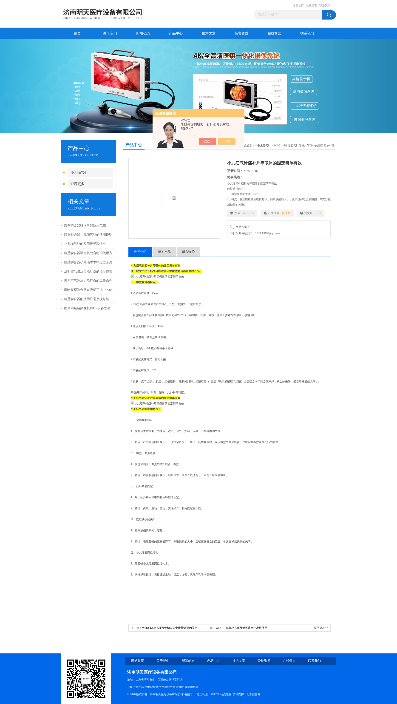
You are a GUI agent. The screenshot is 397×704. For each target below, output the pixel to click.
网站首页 (137, 661)
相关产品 (164, 252)
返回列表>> (321, 628)
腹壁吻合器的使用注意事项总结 (86, 299)
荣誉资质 (241, 33)
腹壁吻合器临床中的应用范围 (85, 225)
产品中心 (176, 33)
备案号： (190, 694)
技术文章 (209, 33)
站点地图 (225, 694)
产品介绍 (140, 252)
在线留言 (311, 5)
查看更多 (77, 184)
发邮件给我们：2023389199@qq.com (257, 233)
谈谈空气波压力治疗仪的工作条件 (88, 280)
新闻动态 (143, 33)
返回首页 (298, 5)
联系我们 (324, 5)
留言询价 (188, 252)
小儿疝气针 (79, 172)
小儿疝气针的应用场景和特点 (85, 244)
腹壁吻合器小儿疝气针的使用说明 (88, 234)
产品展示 (246, 145)
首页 (77, 33)
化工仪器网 (253, 694)
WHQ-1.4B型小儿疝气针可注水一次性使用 (241, 628)
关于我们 (110, 33)
